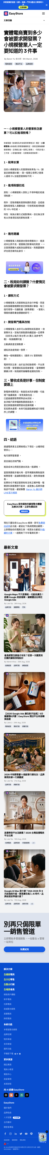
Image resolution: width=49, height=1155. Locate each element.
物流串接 (7, 1039)
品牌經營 (29, 64)
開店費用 (7, 1064)
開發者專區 (8, 1127)
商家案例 (7, 1079)
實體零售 (17, 607)
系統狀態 (7, 1084)
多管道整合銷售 (10, 1029)
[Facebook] (5, 1133)
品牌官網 (17, 843)
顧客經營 (25, 665)
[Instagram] (10, 1133)
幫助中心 (7, 1074)
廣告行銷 (25, 904)
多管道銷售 (25, 843)
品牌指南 (7, 1112)
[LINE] (31, 1133)
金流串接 (7, 1044)
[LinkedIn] (15, 1133)
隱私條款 (23, 1140)
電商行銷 (17, 726)
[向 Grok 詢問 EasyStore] (27, 1095)
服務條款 (15, 1140)
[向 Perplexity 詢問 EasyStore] (22, 1095)
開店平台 (19, 64)
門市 (23, 607)
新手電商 (7, 999)
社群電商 (8, 843)
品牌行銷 (8, 607)
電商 (9, 974)
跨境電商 (7, 1018)
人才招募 (11, 1117)
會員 (9, 989)
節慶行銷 (25, 726)
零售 (9, 979)
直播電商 (7, 1013)
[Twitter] (21, 1133)
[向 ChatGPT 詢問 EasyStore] (6, 1095)
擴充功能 (7, 1049)
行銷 (9, 984)
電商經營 (8, 64)
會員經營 (8, 665)
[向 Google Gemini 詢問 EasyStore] (16, 1095)
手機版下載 (9, 1053)
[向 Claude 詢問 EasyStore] (11, 1095)
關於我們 (7, 1108)
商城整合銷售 (9, 1009)
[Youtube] (26, 1133)
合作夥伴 (7, 1122)
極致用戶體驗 (9, 994)
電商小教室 (8, 1069)
